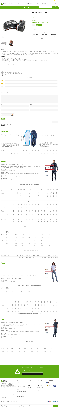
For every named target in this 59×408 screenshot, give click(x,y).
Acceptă (55, 406)
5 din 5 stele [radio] (9, 92)
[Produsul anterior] (55, 9)
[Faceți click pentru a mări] (2, 37)
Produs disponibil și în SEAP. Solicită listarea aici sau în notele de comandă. (44, 38)
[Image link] (4, 380)
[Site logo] (4, 3)
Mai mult (51, 406)
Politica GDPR (30, 385)
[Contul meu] (58, 4)
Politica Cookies (30, 383)
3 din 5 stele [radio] (8, 92)
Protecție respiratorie (9, 9)
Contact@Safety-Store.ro (43, 3)
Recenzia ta (3, 94)
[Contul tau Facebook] (47, 382)
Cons (31, 104)
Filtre (15, 9)
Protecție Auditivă (20, 394)
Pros (1, 104)
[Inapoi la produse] (56, 9)
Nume (2, 108)
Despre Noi (29, 387)
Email (31, 108)
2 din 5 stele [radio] (7, 92)
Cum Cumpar (39, 383)
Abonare (32, 373)
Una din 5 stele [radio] (6, 92)
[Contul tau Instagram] (48, 382)
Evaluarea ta (3, 92)
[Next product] (57, 9)
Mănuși (18, 389)
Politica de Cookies (4, 406)
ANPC (28, 390)
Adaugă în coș (38, 25)
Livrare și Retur (39, 385)
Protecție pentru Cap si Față (21, 391)
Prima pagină (3, 9)
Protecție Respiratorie (20, 396)
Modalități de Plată (40, 387)
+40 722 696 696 (29, 3)
